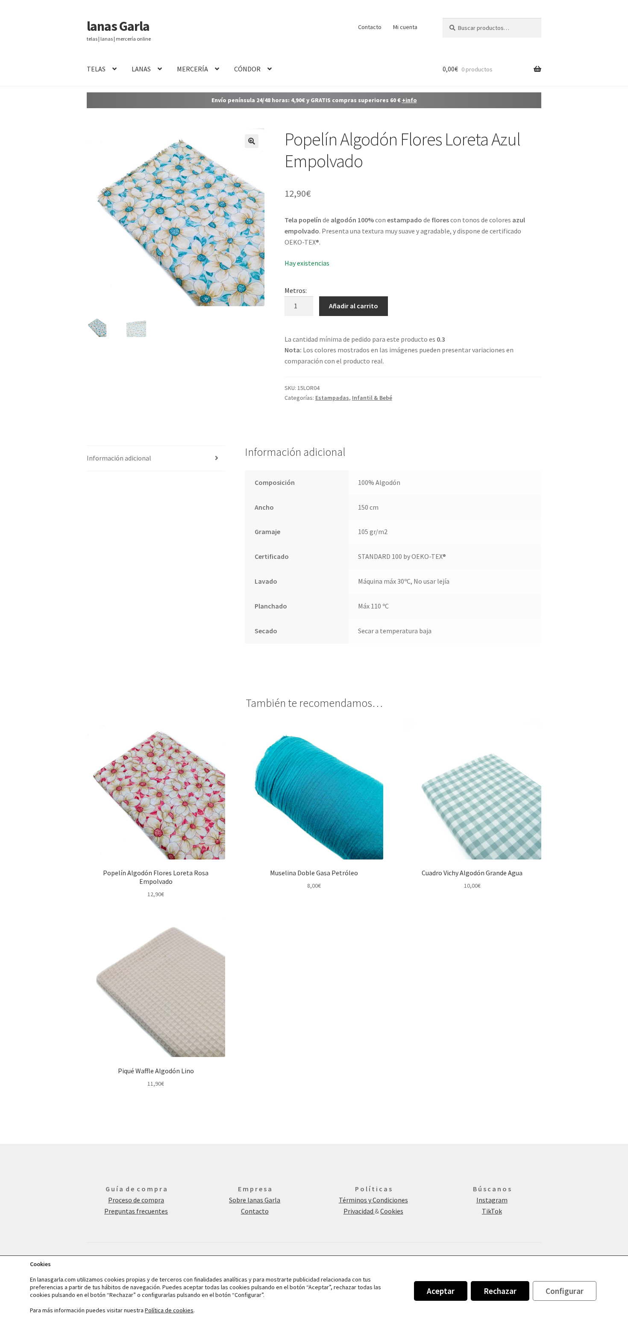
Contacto (369, 27)
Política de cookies (169, 1310)
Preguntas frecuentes (136, 1211)
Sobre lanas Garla (254, 1200)
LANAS (141, 69)
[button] (251, 141)
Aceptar (441, 1291)
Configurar (565, 1291)
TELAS (96, 69)
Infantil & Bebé (372, 398)
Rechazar (500, 1291)
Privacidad (359, 1211)
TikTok (492, 1211)
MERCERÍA (192, 69)
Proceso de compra (136, 1200)
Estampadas (332, 398)
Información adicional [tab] (119, 458)
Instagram (492, 1200)
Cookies (391, 1211)
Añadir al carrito (353, 305)
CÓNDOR (247, 69)
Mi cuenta (405, 27)
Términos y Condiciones (373, 1200)
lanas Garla (118, 26)
